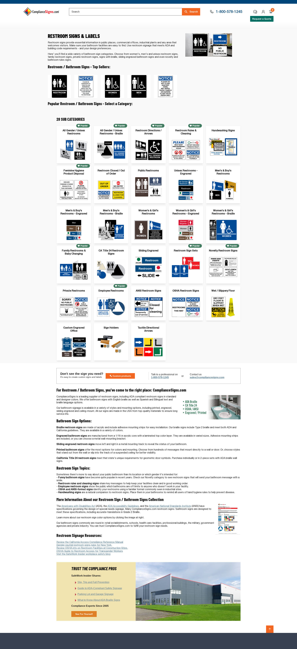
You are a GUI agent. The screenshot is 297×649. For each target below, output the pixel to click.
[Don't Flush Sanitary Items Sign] (165, 97)
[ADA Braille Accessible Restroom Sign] (59, 97)
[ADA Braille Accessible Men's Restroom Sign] (139, 97)
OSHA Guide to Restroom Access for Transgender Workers (89, 551)
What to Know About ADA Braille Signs (98, 600)
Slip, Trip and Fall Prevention (93, 582)
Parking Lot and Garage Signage (95, 594)
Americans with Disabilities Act (78, 506)
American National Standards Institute (170, 506)
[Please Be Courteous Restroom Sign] (85, 97)
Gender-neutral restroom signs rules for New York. (84, 545)
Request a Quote (261, 18)
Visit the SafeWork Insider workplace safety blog (83, 554)
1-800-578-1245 (160, 377)
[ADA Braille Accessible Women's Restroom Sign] (112, 97)
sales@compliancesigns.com (207, 377)
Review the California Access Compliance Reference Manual (89, 542)
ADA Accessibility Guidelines (123, 506)
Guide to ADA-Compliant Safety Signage (99, 588)
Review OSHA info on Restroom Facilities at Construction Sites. (92, 548)
